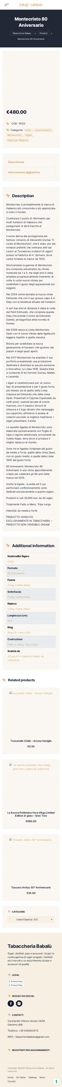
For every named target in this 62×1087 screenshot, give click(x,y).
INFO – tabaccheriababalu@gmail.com (28, 1036)
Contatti (12, 1081)
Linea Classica (43, 130)
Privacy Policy (17, 981)
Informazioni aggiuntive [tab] (24, 172)
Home (11, 1077)
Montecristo (14, 135)
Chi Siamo (21, 1077)
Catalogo (32, 1077)
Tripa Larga (31, 644)
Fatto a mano (15, 644)
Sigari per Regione (17, 140)
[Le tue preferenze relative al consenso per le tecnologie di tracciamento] (56, 1081)
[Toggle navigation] (7, 5)
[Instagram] (19, 1003)
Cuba (28, 130)
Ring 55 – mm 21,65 (19, 632)
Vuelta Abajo (22, 585)
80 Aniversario (16, 573)
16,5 (9, 620)
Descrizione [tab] (16, 162)
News (42, 1077)
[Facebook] (11, 1003)
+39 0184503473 (28, 1030)
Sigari (28, 135)
